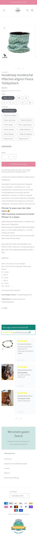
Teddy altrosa (8, 139)
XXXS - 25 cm (8, 98)
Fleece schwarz (9, 129)
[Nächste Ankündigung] (33, 2)
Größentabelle (6, 146)
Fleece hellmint (26, 120)
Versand (3, 90)
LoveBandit (15, 514)
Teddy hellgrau (9, 134)
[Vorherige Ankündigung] (4, 2)
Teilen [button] (6, 308)
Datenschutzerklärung (11, 478)
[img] (8, 332)
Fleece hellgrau (9, 111)
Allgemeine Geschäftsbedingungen (15, 464)
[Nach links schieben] (14, 68)
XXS (19, 98)
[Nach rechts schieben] (23, 68)
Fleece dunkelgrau (10, 115)
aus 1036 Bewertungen (20, 332)
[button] (4, 10)
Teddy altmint (23, 139)
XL (23, 103)
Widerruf (7, 473)
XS (26, 98)
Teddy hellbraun (25, 129)
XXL (30, 103)
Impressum (8, 459)
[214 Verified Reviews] (18, 535)
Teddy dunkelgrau (25, 134)
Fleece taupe (8, 125)
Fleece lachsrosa (9, 120)
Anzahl (3, 152)
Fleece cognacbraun (25, 125)
